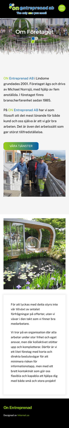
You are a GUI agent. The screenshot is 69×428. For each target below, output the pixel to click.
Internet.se (23, 415)
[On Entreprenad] (32, 13)
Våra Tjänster (21, 146)
